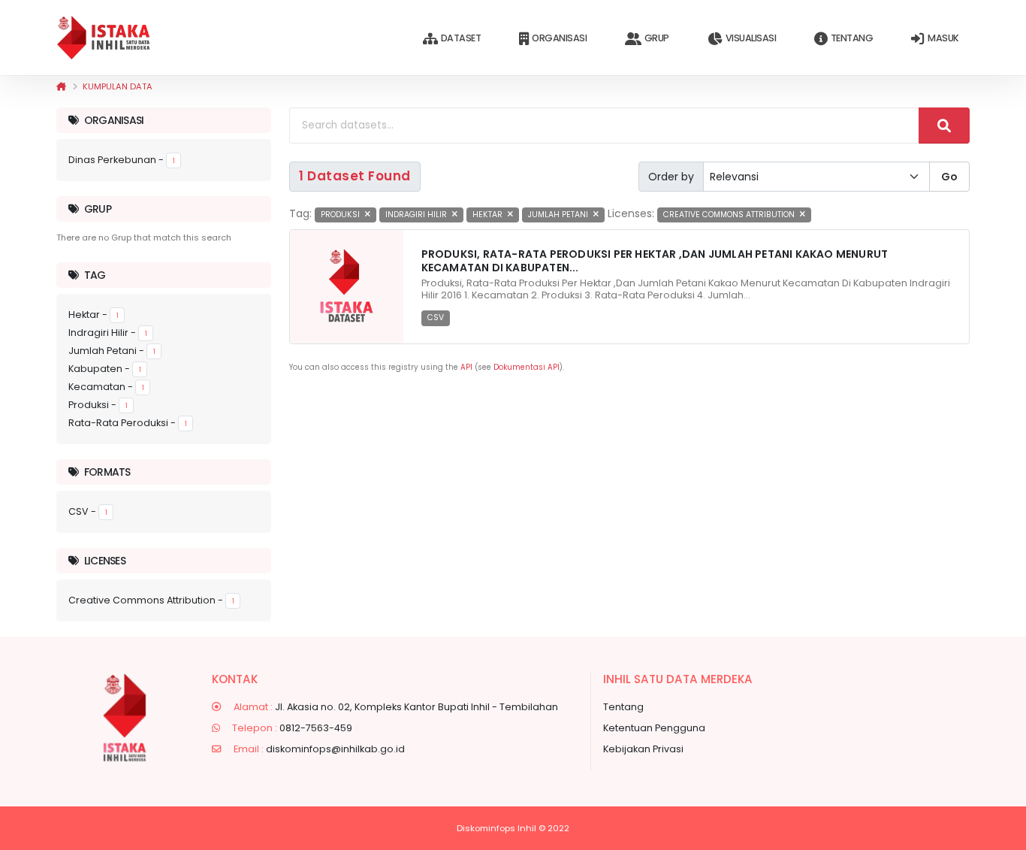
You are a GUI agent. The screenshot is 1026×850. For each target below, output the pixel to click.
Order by (671, 176)
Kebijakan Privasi (643, 749)
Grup (656, 38)
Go (949, 176)
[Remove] (367, 214)
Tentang (852, 38)
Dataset (461, 38)
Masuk (943, 38)
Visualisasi (751, 38)
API (466, 367)
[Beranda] (61, 86)
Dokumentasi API (526, 367)
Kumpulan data (117, 86)
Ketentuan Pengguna (654, 727)
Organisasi (559, 38)
